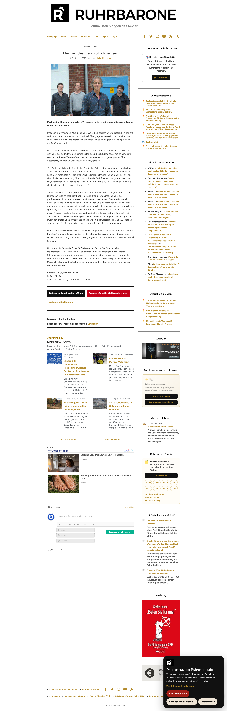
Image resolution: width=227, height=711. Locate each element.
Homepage (52, 36)
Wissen (73, 36)
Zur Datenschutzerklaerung (180, 686)
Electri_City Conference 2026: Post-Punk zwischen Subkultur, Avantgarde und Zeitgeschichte (76, 368)
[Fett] (59, 524)
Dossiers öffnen (152, 497)
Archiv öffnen (161, 475)
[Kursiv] (63, 524)
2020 (165, 488)
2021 (156, 488)
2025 (156, 482)
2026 (148, 482)
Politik (63, 36)
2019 (174, 488)
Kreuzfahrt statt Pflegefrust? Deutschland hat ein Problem (159, 110)
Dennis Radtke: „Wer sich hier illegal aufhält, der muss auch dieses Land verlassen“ (163, 171)
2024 (165, 482)
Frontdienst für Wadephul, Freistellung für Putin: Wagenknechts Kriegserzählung (162, 118)
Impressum (54, 696)
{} (88, 524)
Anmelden (129, 507)
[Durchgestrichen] (70, 524)
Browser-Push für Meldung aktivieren (108, 293)
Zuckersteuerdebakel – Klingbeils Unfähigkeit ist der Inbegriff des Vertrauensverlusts (161, 103)
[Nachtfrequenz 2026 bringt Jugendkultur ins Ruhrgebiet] (54, 403)
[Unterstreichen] (66, 524)
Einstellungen (208, 701)
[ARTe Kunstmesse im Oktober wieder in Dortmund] (100, 403)
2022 (148, 488)
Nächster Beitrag (112, 439)
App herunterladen (161, 396)
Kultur (96, 36)
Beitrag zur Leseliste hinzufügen (66, 293)
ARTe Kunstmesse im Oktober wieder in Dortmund (120, 406)
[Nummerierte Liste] (74, 524)
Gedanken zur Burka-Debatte (161, 426)
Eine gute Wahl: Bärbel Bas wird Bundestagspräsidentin (161, 571)
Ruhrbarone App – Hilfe (159, 696)
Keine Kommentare (105, 58)
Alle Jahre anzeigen (153, 500)
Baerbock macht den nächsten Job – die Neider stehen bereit (162, 147)
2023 (173, 482)
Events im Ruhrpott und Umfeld (63, 689)
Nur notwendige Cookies (182, 701)
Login (114, 36)
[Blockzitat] (81, 524)
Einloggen (93, 323)
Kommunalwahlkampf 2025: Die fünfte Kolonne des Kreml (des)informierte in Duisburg (162, 249)
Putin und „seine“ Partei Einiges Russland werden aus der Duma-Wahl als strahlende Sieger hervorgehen (163, 127)
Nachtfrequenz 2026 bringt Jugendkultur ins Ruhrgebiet (75, 406)
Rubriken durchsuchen (155, 494)
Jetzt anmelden (161, 77)
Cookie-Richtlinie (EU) (100, 696)
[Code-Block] (85, 524)
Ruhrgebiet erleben (90, 689)
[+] (92, 524)
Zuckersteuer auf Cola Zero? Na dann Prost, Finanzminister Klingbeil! (163, 214)
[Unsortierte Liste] (77, 524)
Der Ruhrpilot (152, 142)
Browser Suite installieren (161, 402)
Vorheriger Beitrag (69, 439)
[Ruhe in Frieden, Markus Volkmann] (100, 358)
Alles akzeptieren (178, 693)
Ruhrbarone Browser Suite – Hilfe (129, 696)
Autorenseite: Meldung (61, 302)
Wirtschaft (85, 36)
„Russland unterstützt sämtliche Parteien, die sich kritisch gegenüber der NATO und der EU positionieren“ (162, 135)
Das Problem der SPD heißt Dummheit (159, 522)
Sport (105, 36)
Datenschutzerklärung (75, 696)
